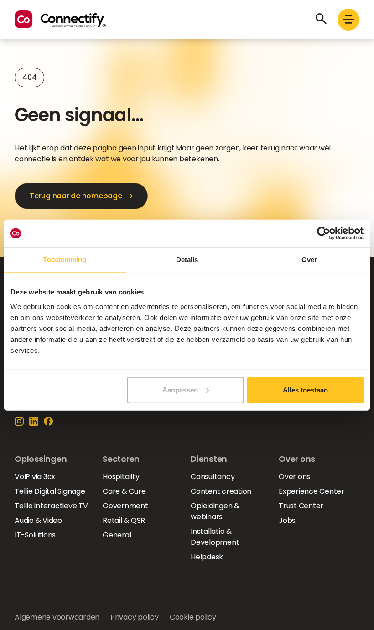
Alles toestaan (305, 389)
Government (125, 506)
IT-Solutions (35, 535)
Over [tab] (309, 259)
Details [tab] (187, 259)
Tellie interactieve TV (51, 506)
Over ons (294, 476)
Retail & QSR (124, 520)
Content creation (221, 491)
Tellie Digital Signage (50, 491)
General (117, 535)
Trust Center (301, 506)
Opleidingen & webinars (215, 511)
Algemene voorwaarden (57, 617)
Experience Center (311, 491)
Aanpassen (180, 389)
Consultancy (212, 476)
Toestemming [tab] (64, 259)
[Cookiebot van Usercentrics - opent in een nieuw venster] (324, 233)
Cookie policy (193, 617)
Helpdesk (207, 557)
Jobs (287, 520)
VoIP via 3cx (35, 476)
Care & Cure (124, 491)
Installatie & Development (215, 536)
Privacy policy (134, 617)
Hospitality (121, 476)
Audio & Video (38, 520)
